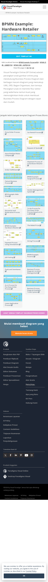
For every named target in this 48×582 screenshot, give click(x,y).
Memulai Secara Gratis (24, 333)
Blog (27, 371)
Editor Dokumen (10, 371)
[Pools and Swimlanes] (13, 272)
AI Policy (6, 421)
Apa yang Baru (32, 394)
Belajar (29, 367)
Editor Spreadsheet (11, 380)
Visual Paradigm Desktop (29, 2)
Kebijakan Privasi (10, 425)
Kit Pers (29, 399)
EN (28, 68)
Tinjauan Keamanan (11, 433)
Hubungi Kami (31, 403)
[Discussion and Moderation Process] (13, 215)
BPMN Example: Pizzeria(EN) (29, 62)
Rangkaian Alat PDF (11, 354)
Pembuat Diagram (11, 363)
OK (24, 576)
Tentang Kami (32, 390)
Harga (5, 384)
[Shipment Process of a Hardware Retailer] (35, 166)
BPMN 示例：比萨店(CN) (22, 65)
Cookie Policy (31, 571)
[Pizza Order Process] (13, 135)
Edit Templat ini (24, 56)
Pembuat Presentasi (12, 376)
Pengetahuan (31, 376)
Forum (28, 363)
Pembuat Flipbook (10, 359)
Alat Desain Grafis (10, 367)
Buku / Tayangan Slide (35, 354)
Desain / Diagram (33, 359)
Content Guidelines (11, 429)
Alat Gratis (30, 380)
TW (30, 68)
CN (33, 68)
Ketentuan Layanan (11, 416)
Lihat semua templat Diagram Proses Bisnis (24, 313)
